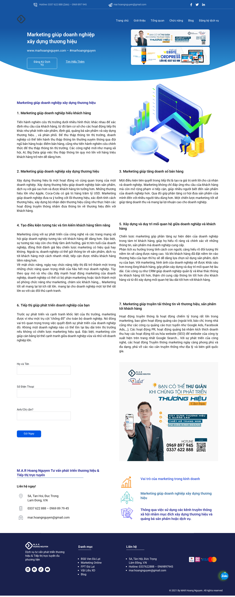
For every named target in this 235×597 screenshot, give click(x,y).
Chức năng (176, 20)
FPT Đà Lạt (88, 566)
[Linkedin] (27, 569)
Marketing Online (91, 562)
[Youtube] (47, 569)
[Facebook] (34, 569)
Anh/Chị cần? (25, 409)
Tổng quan (157, 20)
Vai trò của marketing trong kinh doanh (170, 479)
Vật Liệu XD (88, 570)
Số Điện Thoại (25, 386)
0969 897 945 (79, 4)
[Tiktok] (41, 569)
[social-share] (191, 4)
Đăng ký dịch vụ (209, 20)
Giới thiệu (140, 20)
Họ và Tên (23, 364)
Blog (191, 20)
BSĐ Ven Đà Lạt (90, 559)
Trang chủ (122, 20)
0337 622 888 (55, 4)
